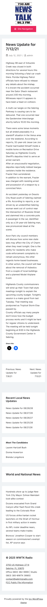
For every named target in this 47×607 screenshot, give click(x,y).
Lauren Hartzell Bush (16, 447)
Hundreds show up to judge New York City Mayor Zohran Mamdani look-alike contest (22, 495)
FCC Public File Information (19, 582)
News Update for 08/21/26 (19, 427)
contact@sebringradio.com (19, 579)
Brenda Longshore (15, 457)
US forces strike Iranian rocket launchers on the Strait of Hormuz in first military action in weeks (22, 519)
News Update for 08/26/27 (19, 417)
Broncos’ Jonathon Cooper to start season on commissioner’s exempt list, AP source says (23, 539)
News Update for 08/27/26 (19, 413)
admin (30, 55)
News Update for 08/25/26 (19, 422)
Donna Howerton (14, 452)
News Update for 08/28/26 (19, 408)
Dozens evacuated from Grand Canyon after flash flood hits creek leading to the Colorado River (23, 507)
